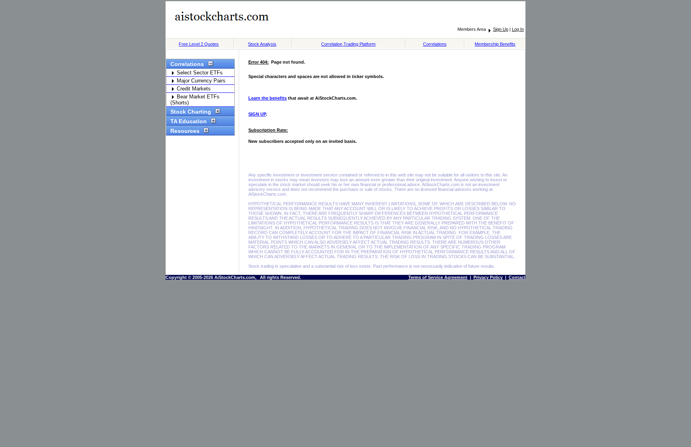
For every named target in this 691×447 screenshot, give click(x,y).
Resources (185, 131)
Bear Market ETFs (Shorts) (195, 100)
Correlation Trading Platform (348, 44)
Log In (518, 29)
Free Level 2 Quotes (199, 44)
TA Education (188, 121)
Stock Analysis (262, 44)
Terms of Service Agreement (437, 277)
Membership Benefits (495, 44)
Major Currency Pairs (200, 81)
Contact (517, 277)
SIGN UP (257, 114)
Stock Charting (190, 111)
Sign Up (500, 29)
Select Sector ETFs (199, 73)
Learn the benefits (267, 98)
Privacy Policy (488, 277)
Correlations (435, 44)
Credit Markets (193, 89)
